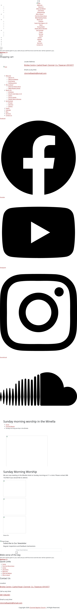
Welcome (39, 5)
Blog (39, 41)
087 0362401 (5, 595)
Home (7, 425)
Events (40, 37)
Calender (39, 39)
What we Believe (41, 9)
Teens (41, 25)
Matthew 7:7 (4, 52)
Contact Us (40, 45)
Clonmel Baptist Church (38, 608)
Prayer (41, 32)
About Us (41, 7)
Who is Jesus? (40, 14)
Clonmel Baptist (10, 426)
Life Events (41, 10)
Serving (41, 34)
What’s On (40, 19)
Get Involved (39, 30)
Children (40, 21)
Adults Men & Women (41, 28)
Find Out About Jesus (41, 16)
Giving (41, 36)
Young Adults (41, 27)
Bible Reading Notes (41, 18)
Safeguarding (41, 12)
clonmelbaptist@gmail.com (35, 73)
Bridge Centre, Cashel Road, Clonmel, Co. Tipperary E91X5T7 (49, 65)
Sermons (39, 43)
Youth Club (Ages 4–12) (40, 23)
